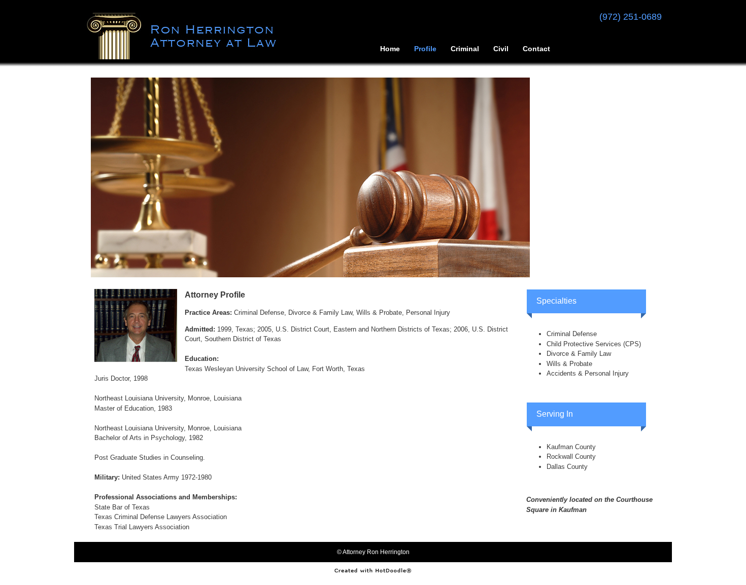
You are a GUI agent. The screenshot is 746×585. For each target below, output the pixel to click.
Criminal (465, 48)
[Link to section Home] (185, 58)
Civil (500, 48)
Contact (536, 48)
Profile (425, 48)
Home (390, 48)
